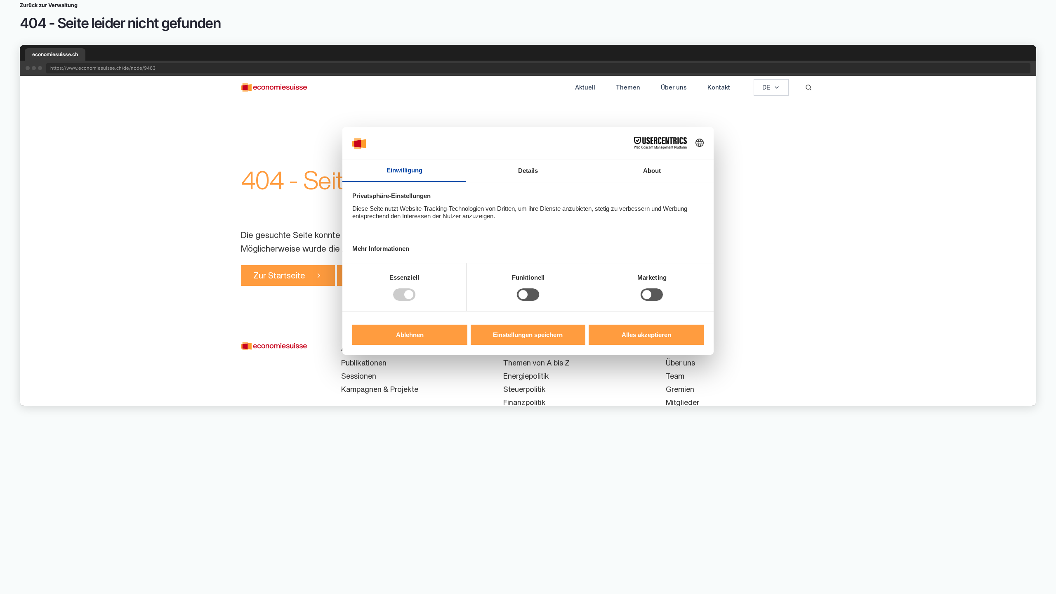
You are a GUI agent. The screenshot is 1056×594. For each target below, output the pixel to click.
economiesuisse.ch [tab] (55, 54)
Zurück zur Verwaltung (49, 5)
